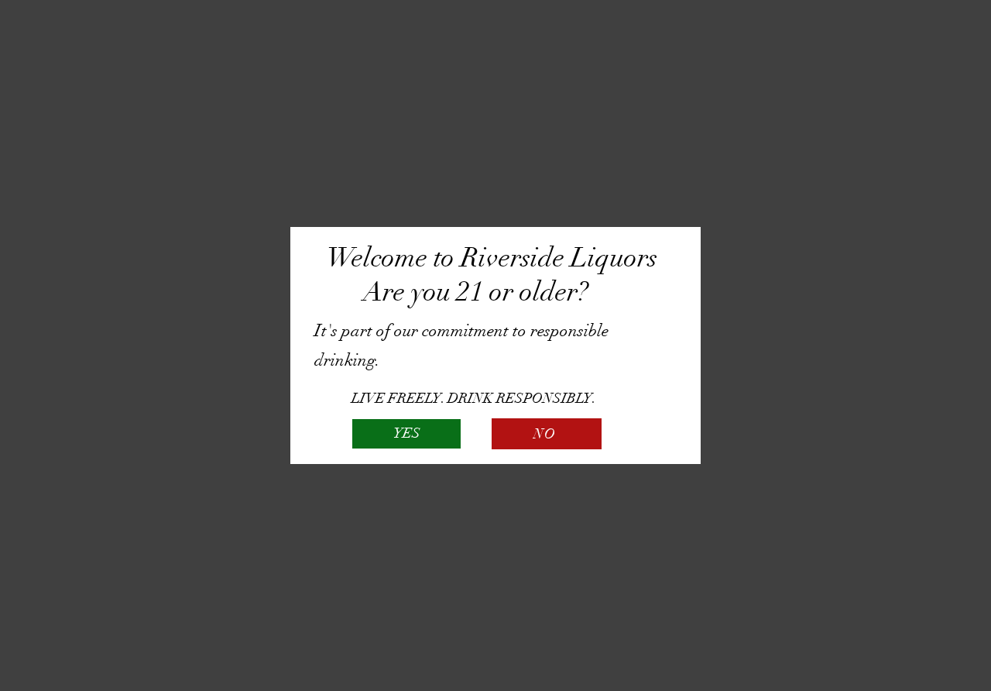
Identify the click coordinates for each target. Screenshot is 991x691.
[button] (406, 433)
